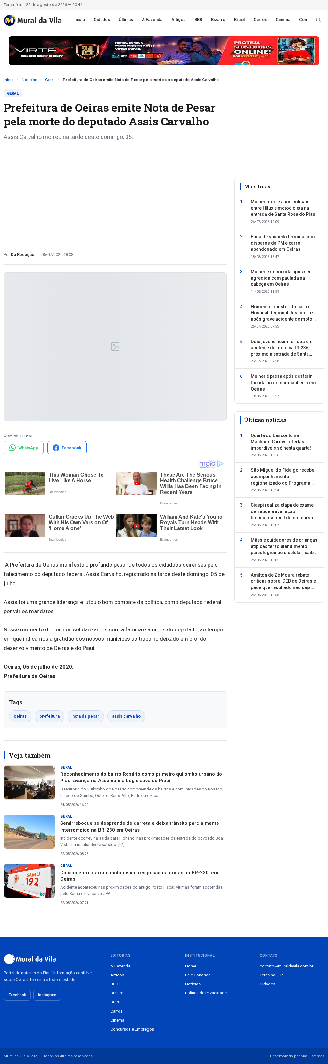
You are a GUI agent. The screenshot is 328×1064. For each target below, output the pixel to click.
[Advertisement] (115, 194)
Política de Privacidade (206, 993)
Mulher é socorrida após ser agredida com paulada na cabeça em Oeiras (281, 278)
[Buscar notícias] (318, 20)
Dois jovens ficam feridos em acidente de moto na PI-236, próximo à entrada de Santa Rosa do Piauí (282, 348)
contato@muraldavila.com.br (286, 966)
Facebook (17, 995)
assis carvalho (126, 716)
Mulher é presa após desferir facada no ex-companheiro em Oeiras (283, 382)
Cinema (283, 19)
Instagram (47, 995)
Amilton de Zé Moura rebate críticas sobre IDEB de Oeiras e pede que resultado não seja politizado (283, 581)
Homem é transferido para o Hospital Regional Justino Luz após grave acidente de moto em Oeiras (282, 313)
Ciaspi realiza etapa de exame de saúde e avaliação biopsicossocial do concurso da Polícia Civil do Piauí (282, 511)
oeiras (20, 716)
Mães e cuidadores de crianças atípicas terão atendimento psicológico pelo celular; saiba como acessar (284, 546)
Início (79, 19)
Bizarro (218, 19)
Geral (50, 79)
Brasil (239, 19)
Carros (260, 19)
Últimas (126, 19)
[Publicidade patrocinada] (164, 50)
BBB (198, 19)
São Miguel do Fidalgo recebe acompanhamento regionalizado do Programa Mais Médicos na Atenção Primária (282, 477)
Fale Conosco (198, 975)
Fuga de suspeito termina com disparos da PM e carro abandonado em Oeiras (283, 243)
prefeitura (49, 716)
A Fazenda (152, 19)
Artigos (178, 19)
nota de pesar (85, 716)
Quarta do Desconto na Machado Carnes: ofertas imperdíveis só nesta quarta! (281, 442)
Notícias (29, 79)
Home (190, 966)
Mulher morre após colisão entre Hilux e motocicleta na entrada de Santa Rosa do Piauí (283, 208)
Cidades (102, 19)
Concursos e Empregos (132, 1029)
